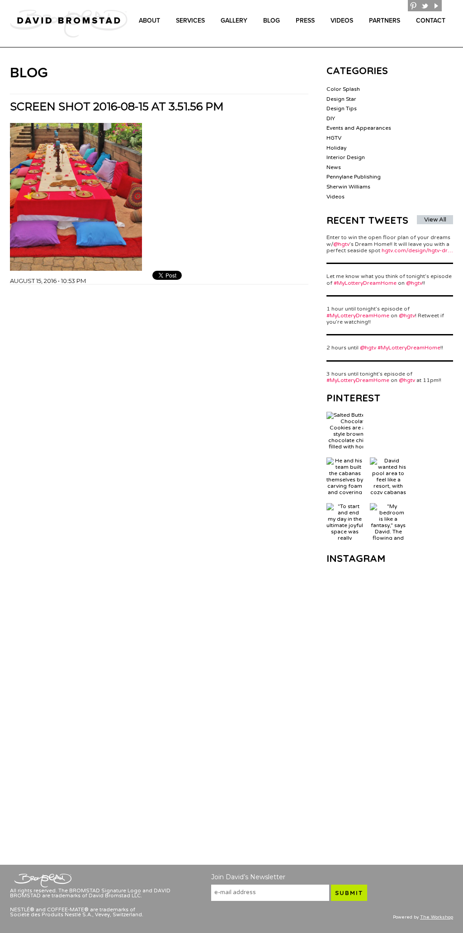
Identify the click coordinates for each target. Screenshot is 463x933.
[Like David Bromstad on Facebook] (402, 5)
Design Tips (341, 108)
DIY (330, 118)
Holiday (336, 148)
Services (190, 20)
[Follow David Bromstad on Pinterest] (413, 5)
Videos (342, 20)
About (149, 20)
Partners (384, 20)
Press (305, 20)
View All (435, 219)
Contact (430, 20)
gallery (234, 20)
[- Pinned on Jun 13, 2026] (388, 415)
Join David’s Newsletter (248, 877)
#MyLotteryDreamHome (365, 283)
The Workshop (436, 917)
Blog (271, 20)
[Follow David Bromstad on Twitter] (424, 5)
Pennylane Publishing (353, 177)
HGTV (333, 138)
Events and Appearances (358, 128)
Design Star (341, 99)
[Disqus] (159, 398)
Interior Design (345, 157)
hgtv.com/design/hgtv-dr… (417, 250)
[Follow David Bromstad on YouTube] (436, 5)
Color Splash (343, 89)
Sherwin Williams (348, 187)
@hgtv (341, 244)
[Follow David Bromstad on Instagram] (447, 5)
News (333, 167)
